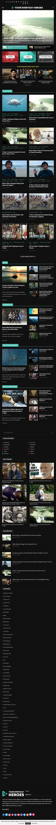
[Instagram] (10, 1)
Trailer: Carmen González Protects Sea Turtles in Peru (40, 525)
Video (4, 768)
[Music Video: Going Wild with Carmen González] (28, 27)
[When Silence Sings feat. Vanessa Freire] (46, 74)
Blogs (4, 615)
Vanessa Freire (7, 758)
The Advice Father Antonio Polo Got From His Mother (46, 366)
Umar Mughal (6, 755)
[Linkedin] (14, 1)
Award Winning (7, 609)
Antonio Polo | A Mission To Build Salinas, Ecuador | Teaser (13, 481)
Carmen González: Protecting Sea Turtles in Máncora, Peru (13, 286)
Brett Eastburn (7, 618)
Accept (28, 823)
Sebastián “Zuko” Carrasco (10, 733)
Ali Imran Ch (6, 599)
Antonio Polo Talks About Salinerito (46, 326)
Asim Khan (6, 605)
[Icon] (14, 103)
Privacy (27, 791)
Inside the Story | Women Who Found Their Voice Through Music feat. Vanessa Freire (46, 293)
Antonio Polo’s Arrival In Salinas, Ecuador (45, 334)
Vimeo (4, 771)
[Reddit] (23, 3)
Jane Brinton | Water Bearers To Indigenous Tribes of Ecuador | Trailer (12, 411)
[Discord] (25, 3)
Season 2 (5, 727)
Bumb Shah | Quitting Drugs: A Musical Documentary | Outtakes (45, 392)
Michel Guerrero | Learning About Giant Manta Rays (46, 318)
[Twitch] (25, 1)
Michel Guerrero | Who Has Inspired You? (46, 350)
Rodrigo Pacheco (7, 720)
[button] (5, 13)
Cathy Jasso (6, 625)
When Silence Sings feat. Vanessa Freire (24, 544)
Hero (4, 660)
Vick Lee (5, 765)
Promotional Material (8, 711)
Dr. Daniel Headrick (8, 647)
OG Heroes (6, 698)
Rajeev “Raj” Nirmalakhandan (10, 717)
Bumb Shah (6, 621)
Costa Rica (6, 631)
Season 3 (5, 730)
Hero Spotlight (7, 666)
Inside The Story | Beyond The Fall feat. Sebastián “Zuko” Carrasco (46, 285)
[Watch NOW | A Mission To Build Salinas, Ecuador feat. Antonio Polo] (28, 74)
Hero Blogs (6, 663)
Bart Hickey (6, 612)
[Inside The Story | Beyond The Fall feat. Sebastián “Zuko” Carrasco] (33, 285)
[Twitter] (8, 1)
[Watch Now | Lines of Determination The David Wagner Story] (10, 74)
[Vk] (18, 1)
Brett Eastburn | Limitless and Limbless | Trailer (13, 525)
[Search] (53, 8)
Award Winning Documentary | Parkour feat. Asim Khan (12, 328)
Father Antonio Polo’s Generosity (45, 374)
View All (4, 300)
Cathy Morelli (6, 628)
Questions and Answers (9, 714)
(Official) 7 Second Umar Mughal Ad (45, 399)
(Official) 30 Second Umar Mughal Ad (46, 416)
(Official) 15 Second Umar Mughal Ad (46, 408)
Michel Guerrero (7, 688)
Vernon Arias (6, 762)
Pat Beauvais (6, 701)
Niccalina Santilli (7, 695)
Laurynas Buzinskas (8, 682)
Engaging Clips (7, 653)
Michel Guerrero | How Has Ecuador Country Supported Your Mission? (14, 369)
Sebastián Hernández (8, 736)
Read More (34, 823)
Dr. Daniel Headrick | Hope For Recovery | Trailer (40, 481)
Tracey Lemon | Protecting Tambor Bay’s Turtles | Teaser (40, 503)
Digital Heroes (6, 644)
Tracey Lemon (6, 749)
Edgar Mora (6, 650)
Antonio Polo (6, 602)
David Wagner (6, 641)
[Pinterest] (12, 1)
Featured (5, 656)
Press (4, 707)
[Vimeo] (27, 1)
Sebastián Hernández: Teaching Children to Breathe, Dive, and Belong (46, 276)
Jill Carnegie (6, 679)
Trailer (5, 752)
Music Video (6, 692)
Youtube (5, 778)
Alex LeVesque (6, 596)
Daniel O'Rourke (7, 637)
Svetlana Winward (7, 743)
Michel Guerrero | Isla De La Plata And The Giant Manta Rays (45, 310)
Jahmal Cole (6, 669)
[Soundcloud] (21, 1)
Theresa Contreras (8, 746)
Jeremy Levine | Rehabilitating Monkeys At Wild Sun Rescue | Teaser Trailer (13, 503)
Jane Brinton (6, 672)
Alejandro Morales (8, 593)
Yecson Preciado (7, 774)
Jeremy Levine (6, 676)
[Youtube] (16, 1)
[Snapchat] (23, 1)
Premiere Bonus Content (9, 704)
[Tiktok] (27, 3)
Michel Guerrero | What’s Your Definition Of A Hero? (46, 358)
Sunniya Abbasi (7, 739)
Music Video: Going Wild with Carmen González (24, 38)
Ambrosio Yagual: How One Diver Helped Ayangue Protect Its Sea (46, 268)
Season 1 (5, 723)
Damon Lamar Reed (8, 634)
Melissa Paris (6, 685)
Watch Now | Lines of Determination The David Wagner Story (30, 579)
